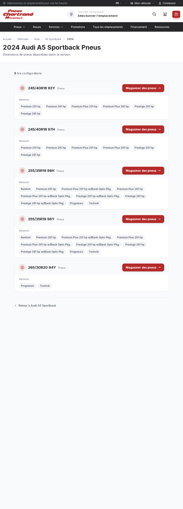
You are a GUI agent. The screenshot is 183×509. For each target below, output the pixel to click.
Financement (139, 26)
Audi (36, 39)
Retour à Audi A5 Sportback (37, 305)
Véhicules (23, 39)
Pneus (18, 26)
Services (54, 26)
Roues (37, 26)
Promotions (78, 26)
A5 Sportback (53, 39)
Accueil (7, 39)
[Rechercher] (154, 14)
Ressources (162, 26)
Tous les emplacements (108, 26)
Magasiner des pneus (141, 88)
